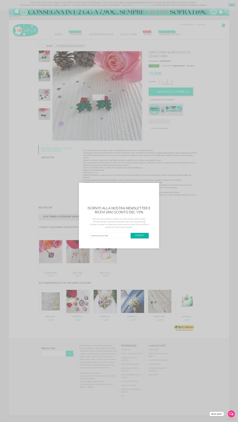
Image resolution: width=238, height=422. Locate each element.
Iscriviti (139, 235)
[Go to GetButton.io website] (231, 419)
